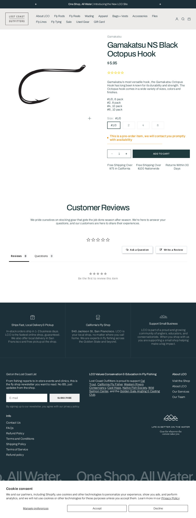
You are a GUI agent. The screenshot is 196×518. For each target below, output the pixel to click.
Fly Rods (59, 16)
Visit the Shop (181, 380)
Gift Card (99, 21)
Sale (68, 21)
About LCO (43, 16)
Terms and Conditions (20, 438)
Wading (89, 16)
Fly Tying (56, 21)
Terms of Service (17, 449)
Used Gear (82, 21)
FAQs (10, 428)
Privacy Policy (170, 498)
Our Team (178, 397)
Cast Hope (114, 387)
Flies (155, 16)
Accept (97, 508)
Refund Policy (15, 433)
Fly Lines (41, 21)
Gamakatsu (114, 36)
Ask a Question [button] (139, 249)
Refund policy (15, 454)
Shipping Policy (16, 444)
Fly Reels (74, 16)
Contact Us (13, 422)
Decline (158, 508)
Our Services (180, 391)
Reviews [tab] (16, 256)
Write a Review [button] (173, 249)
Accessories (139, 16)
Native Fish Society (134, 387)
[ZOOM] (89, 118)
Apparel (103, 16)
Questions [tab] (41, 256)
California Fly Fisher (110, 384)
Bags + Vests (120, 16)
